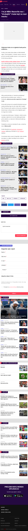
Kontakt (16, 520)
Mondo (3, 507)
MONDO (3, 140)
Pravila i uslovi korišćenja (20, 525)
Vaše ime (4, 256)
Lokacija (3, 265)
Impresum (3, 520)
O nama (2, 518)
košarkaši (22, 198)
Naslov (3, 252)
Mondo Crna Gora (6, 512)
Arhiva (16, 523)
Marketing (17, 518)
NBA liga (9, 198)
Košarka (6, 8)
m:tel (5, 529)
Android (22, 131)
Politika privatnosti (5, 525)
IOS (18, 131)
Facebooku (13, 129)
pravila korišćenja (13, 287)
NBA (3, 198)
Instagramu (19, 129)
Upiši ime (3, 222)
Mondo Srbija (4, 509)
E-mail (3, 260)
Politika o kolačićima (5, 523)
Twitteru (3, 131)
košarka (15, 198)
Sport (2, 8)
